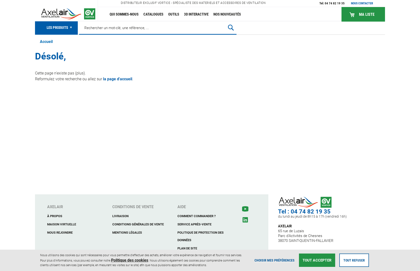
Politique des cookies (129, 260)
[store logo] (66, 10)
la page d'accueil (117, 79)
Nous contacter (362, 3)
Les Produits (58, 27)
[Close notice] (414, 260)
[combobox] (157, 27)
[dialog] (210, 260)
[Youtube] (245, 209)
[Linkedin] (245, 220)
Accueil (46, 41)
